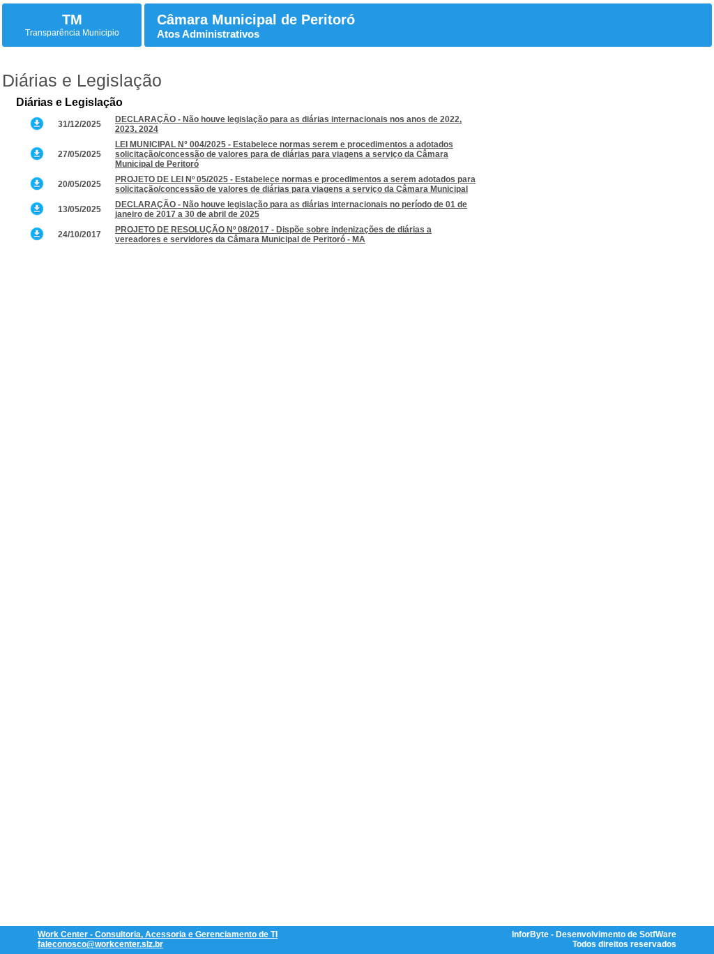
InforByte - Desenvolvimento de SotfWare (594, 934)
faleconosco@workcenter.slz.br (100, 944)
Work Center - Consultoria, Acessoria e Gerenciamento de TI (158, 934)
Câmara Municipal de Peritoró (256, 19)
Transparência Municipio (72, 33)
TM (72, 19)
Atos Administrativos (208, 34)
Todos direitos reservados (624, 944)
